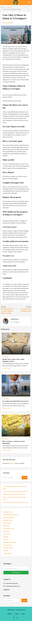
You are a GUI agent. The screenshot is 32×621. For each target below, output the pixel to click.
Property (5, 539)
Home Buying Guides (8, 517)
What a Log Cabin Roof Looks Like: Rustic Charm (14, 498)
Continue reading (6, 368)
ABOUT (9, 614)
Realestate (9, 7)
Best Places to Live (8, 512)
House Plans (6, 531)
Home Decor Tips (7, 520)
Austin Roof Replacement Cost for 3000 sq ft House (14, 487)
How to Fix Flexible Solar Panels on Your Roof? (15, 502)
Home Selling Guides (8, 528)
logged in (11, 463)
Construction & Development (10, 514)
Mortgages (5, 537)
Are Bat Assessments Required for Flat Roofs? (15, 491)
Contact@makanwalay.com (12, 586)
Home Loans (6, 525)
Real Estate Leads (7, 545)
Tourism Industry (7, 553)
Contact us (6, 589)
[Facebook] (14, 618)
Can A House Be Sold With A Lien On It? (15, 401)
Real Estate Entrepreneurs (9, 542)
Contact (17, 614)
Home (4, 7)
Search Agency (16, 572)
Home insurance (7, 523)
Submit (24, 477)
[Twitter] (18, 618)
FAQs (23, 614)
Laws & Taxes (7, 534)
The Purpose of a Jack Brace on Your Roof (14, 494)
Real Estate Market (8, 548)
